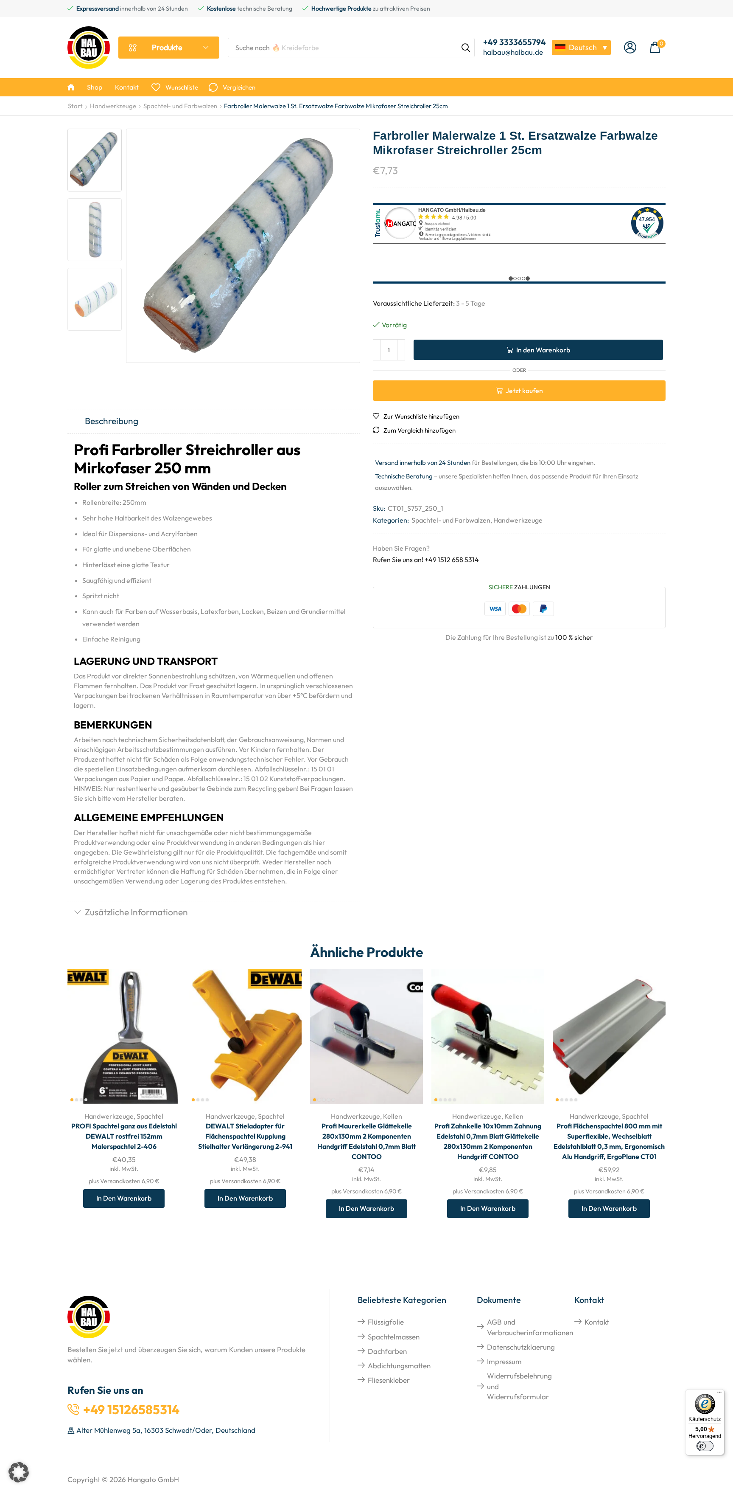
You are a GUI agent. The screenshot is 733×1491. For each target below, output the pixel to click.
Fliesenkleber (389, 1380)
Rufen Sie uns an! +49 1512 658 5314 (426, 559)
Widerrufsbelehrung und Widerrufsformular (519, 1386)
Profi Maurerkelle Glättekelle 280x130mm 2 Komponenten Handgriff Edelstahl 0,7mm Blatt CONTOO (366, 1141)
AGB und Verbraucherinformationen (530, 1326)
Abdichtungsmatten (399, 1365)
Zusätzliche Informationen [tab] (136, 911)
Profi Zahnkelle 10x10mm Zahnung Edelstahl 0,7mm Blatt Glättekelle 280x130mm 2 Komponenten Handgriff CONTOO (487, 1141)
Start (75, 106)
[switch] (705, 1446)
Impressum (504, 1361)
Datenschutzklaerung (521, 1346)
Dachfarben (387, 1351)
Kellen (392, 1116)
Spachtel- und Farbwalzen (180, 106)
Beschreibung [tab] (111, 420)
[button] (630, 48)
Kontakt (597, 1321)
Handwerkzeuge (113, 106)
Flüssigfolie (386, 1321)
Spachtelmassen (394, 1336)
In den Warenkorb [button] (164, 1048)
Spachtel (150, 1116)
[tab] (213, 421)
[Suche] (465, 47)
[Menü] (719, 1394)
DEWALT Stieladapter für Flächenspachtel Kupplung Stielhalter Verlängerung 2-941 (245, 1136)
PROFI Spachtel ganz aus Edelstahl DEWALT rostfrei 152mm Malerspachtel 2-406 (124, 1136)
